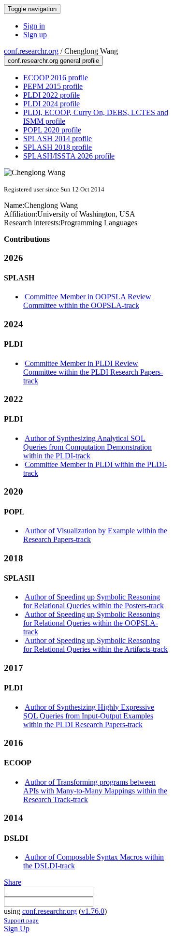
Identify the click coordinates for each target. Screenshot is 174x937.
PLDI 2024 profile (51, 104)
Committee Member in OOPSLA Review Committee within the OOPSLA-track (87, 301)
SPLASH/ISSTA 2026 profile (69, 156)
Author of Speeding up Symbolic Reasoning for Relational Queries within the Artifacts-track (95, 644)
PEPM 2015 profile (53, 86)
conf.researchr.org (31, 51)
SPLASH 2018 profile (57, 147)
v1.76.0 (92, 911)
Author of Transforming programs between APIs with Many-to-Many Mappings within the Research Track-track (95, 791)
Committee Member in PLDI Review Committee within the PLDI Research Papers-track (93, 372)
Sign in (34, 26)
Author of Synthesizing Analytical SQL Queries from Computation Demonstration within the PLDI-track (87, 447)
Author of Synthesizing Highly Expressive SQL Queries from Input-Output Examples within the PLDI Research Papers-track (88, 716)
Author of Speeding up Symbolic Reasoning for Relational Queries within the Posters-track (93, 601)
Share (12, 882)
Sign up (35, 34)
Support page (21, 920)
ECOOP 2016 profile (55, 77)
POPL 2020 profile (52, 130)
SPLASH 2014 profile (57, 138)
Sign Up (16, 928)
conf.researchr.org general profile (53, 60)
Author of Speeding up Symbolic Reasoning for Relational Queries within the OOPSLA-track (91, 623)
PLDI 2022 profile (51, 95)
